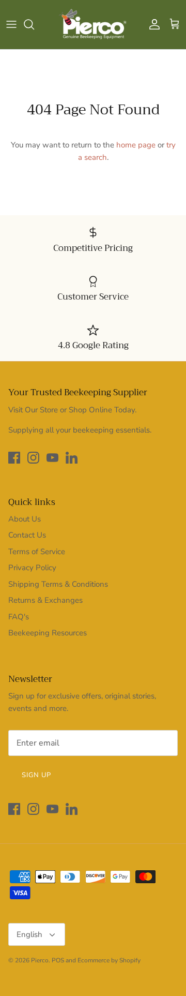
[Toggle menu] (11, 24)
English (29, 934)
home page (136, 145)
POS (58, 960)
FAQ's (18, 617)
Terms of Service (36, 551)
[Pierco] (93, 24)
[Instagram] (33, 458)
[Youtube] (52, 458)
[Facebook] (14, 458)
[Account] (152, 24)
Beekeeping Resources (47, 633)
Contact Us (27, 535)
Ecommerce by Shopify (109, 960)
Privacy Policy (32, 567)
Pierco (40, 960)
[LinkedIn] (72, 458)
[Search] (34, 24)
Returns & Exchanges (45, 600)
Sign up (36, 775)
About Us (24, 519)
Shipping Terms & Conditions (58, 584)
